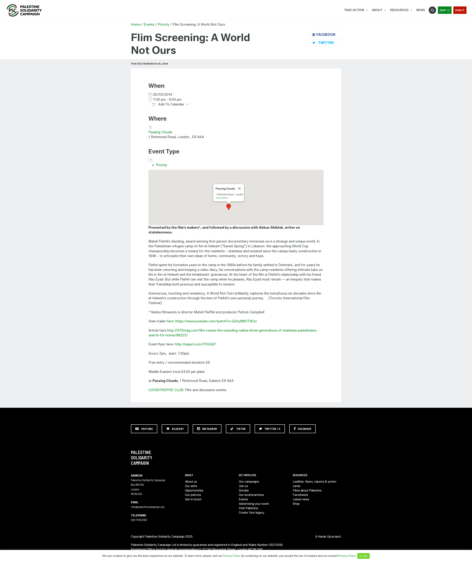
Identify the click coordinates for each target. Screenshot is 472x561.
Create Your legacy (251, 512)
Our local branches (251, 495)
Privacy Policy (231, 555)
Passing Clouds (160, 132)
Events (149, 24)
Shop (443, 10)
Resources (399, 10)
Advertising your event (254, 503)
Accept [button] (363, 555)
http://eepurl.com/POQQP (195, 344)
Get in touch (193, 499)
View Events (222, 197)
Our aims (191, 486)
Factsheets (300, 495)
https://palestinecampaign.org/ (24, 10)
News (420, 10)
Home (135, 24)
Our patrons (193, 495)
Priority (163, 24)
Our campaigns (249, 481)
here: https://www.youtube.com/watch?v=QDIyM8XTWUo (212, 321)
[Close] (239, 188)
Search (432, 10)
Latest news (301, 499)
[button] (228, 206)
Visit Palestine (248, 508)
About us (191, 481)
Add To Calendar (170, 104)
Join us (243, 486)
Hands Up (324, 536)
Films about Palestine (307, 490)
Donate (460, 10)
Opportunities (194, 490)
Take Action (354, 10)
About (377, 10)
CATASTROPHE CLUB (165, 390)
